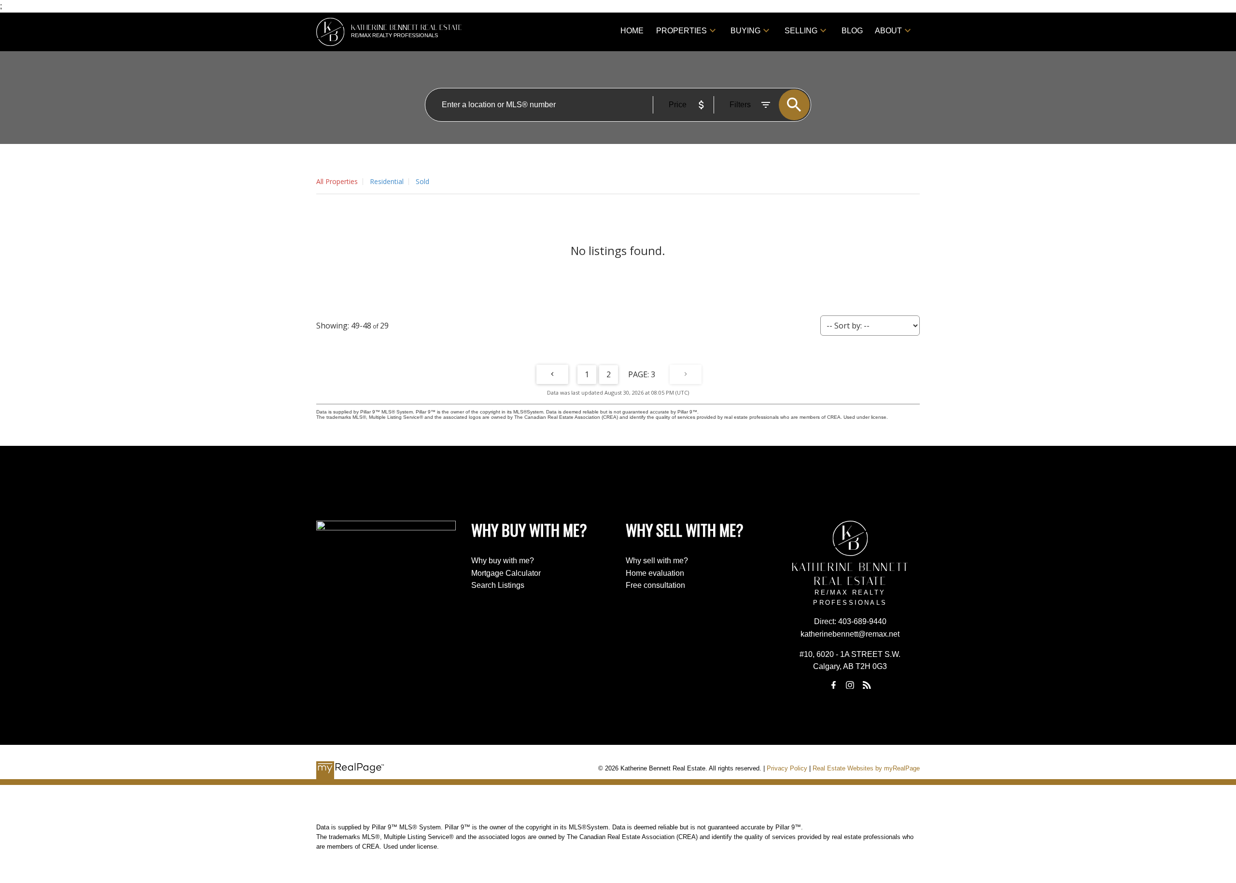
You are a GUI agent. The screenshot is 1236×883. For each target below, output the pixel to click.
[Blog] (866, 685)
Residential (387, 181)
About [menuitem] (888, 31)
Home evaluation (655, 573)
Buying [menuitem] (745, 31)
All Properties (337, 181)
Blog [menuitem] (852, 31)
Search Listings (497, 585)
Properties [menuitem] (681, 31)
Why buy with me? (502, 560)
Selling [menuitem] (801, 31)
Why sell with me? (657, 560)
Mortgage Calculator (506, 573)
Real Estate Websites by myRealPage (866, 768)
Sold (422, 181)
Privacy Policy (787, 768)
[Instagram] (850, 685)
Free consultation (655, 585)
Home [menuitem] (632, 31)
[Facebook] (833, 685)
